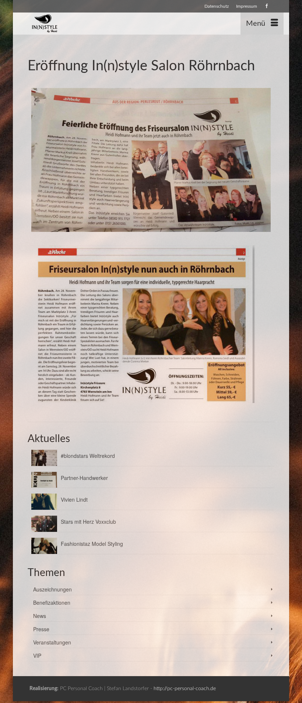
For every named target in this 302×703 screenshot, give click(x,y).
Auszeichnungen (52, 589)
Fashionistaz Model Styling (92, 543)
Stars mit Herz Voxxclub (88, 521)
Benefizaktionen (51, 602)
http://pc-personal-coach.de (185, 688)
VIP (37, 655)
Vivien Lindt (74, 499)
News (39, 615)
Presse (41, 629)
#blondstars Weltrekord (88, 455)
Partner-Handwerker (84, 477)
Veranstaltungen (52, 642)
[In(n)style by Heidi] (116, 24)
